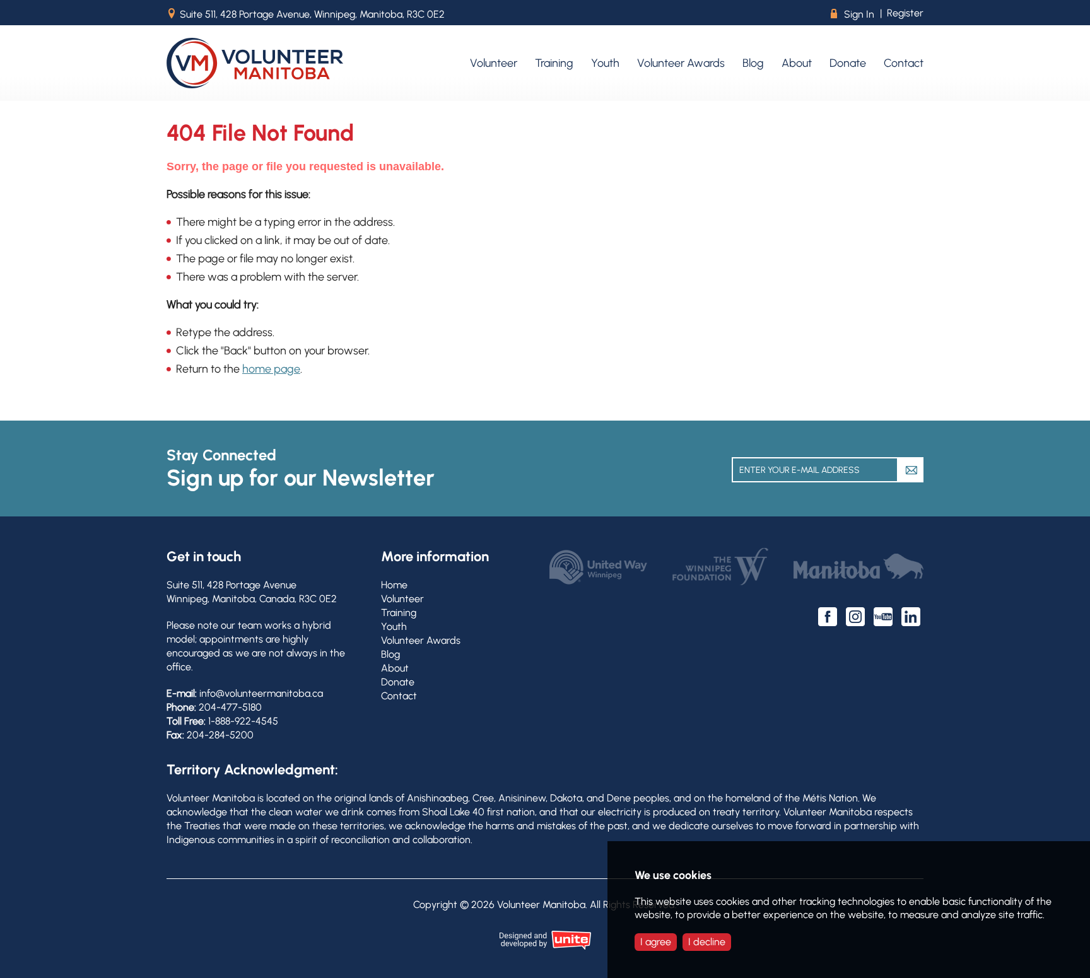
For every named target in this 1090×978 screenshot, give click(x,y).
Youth (394, 626)
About (395, 668)
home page (271, 369)
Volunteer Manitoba (255, 63)
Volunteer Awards (420, 640)
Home (394, 585)
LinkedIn (910, 616)
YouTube (883, 616)
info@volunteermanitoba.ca (261, 693)
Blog (390, 654)
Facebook (827, 616)
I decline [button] (706, 942)
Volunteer (402, 599)
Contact (399, 696)
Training (398, 613)
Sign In (852, 14)
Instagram (855, 616)
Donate (397, 682)
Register (905, 13)
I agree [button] (655, 942)
